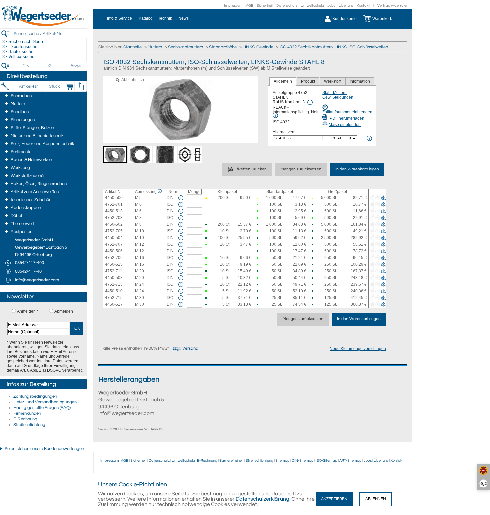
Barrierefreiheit (231, 460)
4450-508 (114, 277)
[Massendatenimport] (80, 86)
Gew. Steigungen (337, 97)
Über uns (346, 5)
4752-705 (114, 231)
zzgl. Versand (185, 348)
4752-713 (114, 284)
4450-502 (114, 224)
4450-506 (114, 251)
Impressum (233, 5)
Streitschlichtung (29, 424)
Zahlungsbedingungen (35, 396)
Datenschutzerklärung (262, 499)
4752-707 (114, 244)
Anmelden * (27, 311)
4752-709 (114, 257)
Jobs (331, 5)
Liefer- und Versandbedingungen (45, 402)
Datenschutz (286, 5)
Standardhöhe (223, 47)
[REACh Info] (275, 115)
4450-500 (114, 197)
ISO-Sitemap (326, 460)
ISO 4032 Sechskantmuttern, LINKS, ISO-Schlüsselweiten (333, 47)
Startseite (132, 47)
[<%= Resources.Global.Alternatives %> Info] (369, 138)
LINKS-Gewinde (258, 47)
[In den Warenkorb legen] (69, 86)
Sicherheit (265, 5)
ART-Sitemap (350, 460)
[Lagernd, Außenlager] (313, 204)
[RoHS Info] (310, 102)
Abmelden (63, 311)
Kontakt (363, 5)
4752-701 (114, 204)
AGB (249, 5)
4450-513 (114, 211)
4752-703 (114, 217)
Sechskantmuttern (185, 47)
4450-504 (114, 237)
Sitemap (282, 460)
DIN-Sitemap (303, 460)
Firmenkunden (27, 413)
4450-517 (114, 304)
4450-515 (114, 264)
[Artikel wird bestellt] (206, 198)
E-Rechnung (25, 419)
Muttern (155, 47)
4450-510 (114, 291)
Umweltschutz (312, 5)
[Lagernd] (258, 204)
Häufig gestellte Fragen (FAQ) (42, 407)
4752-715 (114, 297)
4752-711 (113, 271)
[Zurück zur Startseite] (43, 25)
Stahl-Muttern (334, 92)
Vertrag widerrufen (392, 5)
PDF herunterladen (346, 118)
